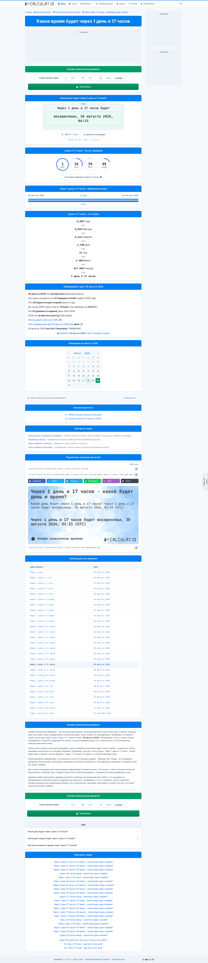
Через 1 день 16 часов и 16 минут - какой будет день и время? (83, 881)
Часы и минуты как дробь (40, 447)
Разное (134, 4)
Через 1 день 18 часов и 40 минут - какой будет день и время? (83, 931)
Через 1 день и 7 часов (42, 610)
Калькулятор (148, 4)
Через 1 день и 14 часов (42, 648)
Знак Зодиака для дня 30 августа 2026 (48, 324)
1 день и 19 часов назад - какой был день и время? (83, 935)
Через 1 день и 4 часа (41, 594)
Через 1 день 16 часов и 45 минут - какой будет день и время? (83, 893)
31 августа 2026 (102, 708)
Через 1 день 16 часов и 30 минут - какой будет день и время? (83, 889)
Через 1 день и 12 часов (42, 637)
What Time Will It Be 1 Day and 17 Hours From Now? (83, 940)
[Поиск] (181, 3)
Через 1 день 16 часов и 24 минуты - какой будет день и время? (83, 885)
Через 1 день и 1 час (41, 578)
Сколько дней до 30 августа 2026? (84, 418)
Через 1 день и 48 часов (42, 708)
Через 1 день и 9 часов (42, 621)
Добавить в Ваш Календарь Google (84, 333)
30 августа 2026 (102, 643)
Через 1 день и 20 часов (42, 681)
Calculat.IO (58, 959)
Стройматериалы (105, 4)
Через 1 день (36, 572)
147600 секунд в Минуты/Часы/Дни (84, 414)
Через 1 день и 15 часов (42, 654)
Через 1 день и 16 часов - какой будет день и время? (83, 877)
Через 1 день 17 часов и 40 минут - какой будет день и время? (83, 916)
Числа (74, 4)
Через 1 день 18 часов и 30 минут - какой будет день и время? (83, 927)
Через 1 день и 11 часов (42, 632)
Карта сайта (78, 959)
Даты (63, 4)
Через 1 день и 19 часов (42, 675)
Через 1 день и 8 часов (42, 616)
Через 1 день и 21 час (41, 686)
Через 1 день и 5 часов (42, 599)
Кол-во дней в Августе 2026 (43, 320)
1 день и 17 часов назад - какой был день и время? (83, 896)
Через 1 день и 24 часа (42, 702)
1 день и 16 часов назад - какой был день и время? (83, 873)
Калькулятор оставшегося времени (45, 435)
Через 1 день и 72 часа (42, 713)
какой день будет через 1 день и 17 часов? (55, 737)
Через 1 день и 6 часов (42, 605)
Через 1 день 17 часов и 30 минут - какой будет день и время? (83, 908)
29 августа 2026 (102, 572)
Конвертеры (85, 4)
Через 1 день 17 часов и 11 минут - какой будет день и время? (83, 900)
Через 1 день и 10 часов (42, 626)
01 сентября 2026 (102, 713)
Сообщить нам (130, 398)
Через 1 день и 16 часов (42, 659)
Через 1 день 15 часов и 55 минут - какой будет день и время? (83, 869)
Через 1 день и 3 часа (41, 589)
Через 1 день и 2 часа (41, 583)
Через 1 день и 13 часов (42, 643)
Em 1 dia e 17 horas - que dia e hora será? (83, 948)
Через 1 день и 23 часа (42, 697)
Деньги (122, 4)
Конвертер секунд (36, 439)
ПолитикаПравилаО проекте (97, 959)
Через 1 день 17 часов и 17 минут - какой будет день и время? (83, 904)
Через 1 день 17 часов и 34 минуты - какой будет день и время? (83, 912)
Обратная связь (205, 481)
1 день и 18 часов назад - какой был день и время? (83, 920)
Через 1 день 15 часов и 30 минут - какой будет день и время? (83, 866)
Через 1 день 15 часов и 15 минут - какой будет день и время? (83, 862)
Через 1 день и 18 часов (42, 670)
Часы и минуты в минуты (40, 443)
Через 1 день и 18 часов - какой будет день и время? (83, 923)
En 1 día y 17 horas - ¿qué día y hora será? (83, 944)
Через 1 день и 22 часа (42, 692)
